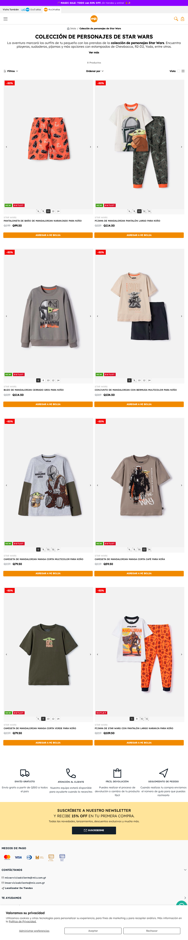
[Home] (94, 18)
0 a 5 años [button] (35, 9)
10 (48, 211)
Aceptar (93, 930)
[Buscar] (176, 18)
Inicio (73, 28)
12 (53, 211)
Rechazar (152, 930)
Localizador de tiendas (18, 888)
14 (58, 211)
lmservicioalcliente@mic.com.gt (25, 883)
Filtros (11, 71)
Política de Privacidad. (22, 921)
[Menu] (5, 18)
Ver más (94, 52)
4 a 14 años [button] (54, 9)
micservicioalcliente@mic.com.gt (25, 878)
